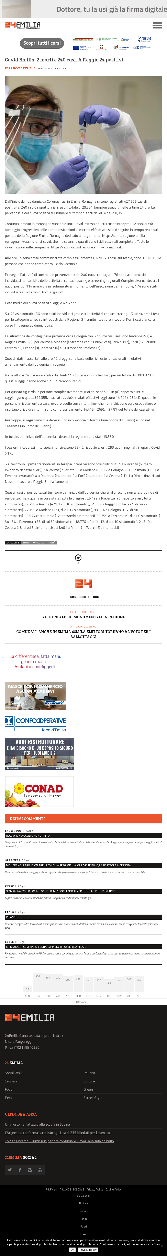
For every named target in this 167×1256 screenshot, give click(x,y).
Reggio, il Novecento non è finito (28, 836)
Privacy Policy (95, 1189)
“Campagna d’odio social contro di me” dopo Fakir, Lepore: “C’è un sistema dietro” (60, 891)
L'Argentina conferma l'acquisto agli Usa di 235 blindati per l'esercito (57, 1132)
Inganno (11, 917)
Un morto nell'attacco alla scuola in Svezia (37, 1124)
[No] (162, 1246)
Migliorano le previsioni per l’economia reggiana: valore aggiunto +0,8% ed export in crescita (68, 865)
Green (88, 1089)
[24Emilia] (64, 25)
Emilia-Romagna (33, 542)
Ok (72, 1249)
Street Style (93, 1097)
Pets (8, 1097)
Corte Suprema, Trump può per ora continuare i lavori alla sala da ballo (59, 1141)
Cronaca (11, 1081)
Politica (89, 1073)
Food (8, 1089)
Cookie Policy (113, 1189)
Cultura (89, 1081)
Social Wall (13, 1073)
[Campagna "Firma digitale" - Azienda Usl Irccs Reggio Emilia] (83, 51)
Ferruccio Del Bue (20, 68)
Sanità (51, 542)
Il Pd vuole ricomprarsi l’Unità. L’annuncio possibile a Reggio (46, 947)
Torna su (81, 1002)
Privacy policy (88, 1249)
